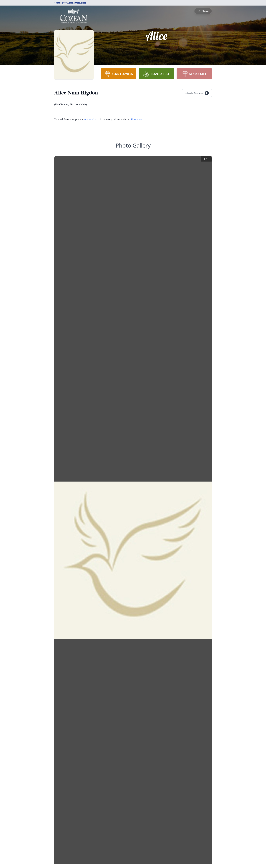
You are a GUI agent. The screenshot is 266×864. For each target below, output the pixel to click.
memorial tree (91, 119)
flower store (137, 119)
